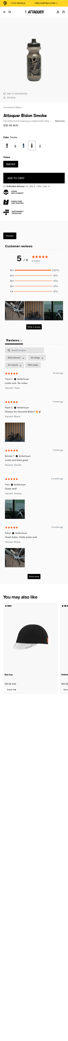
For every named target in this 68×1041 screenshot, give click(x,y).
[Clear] (15, 145)
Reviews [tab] (14, 340)
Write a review (34, 327)
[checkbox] (33, 365)
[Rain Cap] (30, 637)
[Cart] (64, 12)
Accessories (8, 107)
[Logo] (34, 12)
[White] (40, 145)
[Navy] (23, 145)
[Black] (7, 145)
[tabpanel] (34, 464)
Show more (34, 576)
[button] (34, 270)
